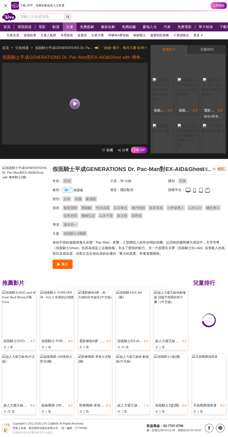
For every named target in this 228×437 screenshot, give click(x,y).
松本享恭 (156, 208)
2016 (67, 181)
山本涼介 (195, 208)
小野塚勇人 (175, 208)
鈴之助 (122, 215)
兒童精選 (22, 48)
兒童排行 (207, 49)
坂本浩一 (70, 224)
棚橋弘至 (88, 215)
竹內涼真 (102, 208)
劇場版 (91, 199)
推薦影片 (169, 49)
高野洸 (137, 215)
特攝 (78, 199)
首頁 (5, 48)
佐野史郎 (70, 215)
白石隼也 (120, 208)
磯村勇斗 (213, 208)
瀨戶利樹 (138, 208)
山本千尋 (106, 215)
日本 (182, 181)
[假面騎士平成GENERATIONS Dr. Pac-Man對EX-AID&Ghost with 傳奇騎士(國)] (24, 197)
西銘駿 (86, 208)
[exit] (5, 5)
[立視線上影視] (9, 17)
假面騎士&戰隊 (75, 233)
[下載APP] (139, 150)
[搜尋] (68, 16)
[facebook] (209, 428)
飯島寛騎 (70, 208)
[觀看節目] (75, 104)
